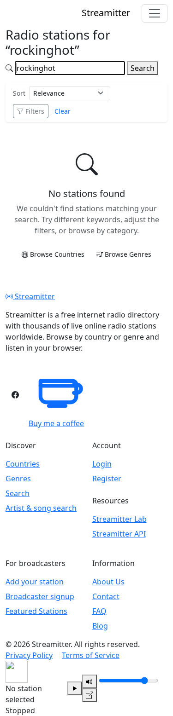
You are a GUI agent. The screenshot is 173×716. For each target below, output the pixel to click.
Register (106, 478)
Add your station (35, 582)
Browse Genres (128, 254)
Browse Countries (57, 254)
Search (143, 68)
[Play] (74, 688)
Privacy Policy (29, 655)
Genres (18, 478)
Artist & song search (41, 508)
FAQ (99, 611)
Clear (62, 111)
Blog (100, 626)
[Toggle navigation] (154, 13)
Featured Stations (36, 611)
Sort (19, 93)
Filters (34, 111)
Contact (105, 596)
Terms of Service (90, 655)
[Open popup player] (89, 695)
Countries (23, 464)
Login (102, 464)
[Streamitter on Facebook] (15, 395)
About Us (108, 582)
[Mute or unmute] (89, 681)
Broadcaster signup (40, 596)
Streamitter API (119, 534)
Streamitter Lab (119, 519)
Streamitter (34, 296)
